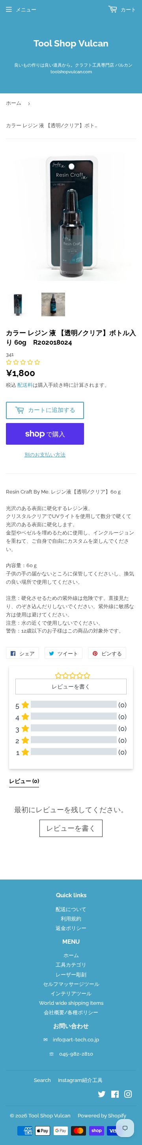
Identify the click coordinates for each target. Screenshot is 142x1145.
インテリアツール (71, 994)
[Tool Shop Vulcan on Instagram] (128, 1096)
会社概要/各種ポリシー (71, 1012)
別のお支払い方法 (44, 455)
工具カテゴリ (71, 965)
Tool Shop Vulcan (71, 43)
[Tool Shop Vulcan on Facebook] (115, 1096)
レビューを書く (71, 828)
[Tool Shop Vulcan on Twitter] (102, 1096)
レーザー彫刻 (71, 975)
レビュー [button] (24, 781)
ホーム (13, 103)
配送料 (25, 385)
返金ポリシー (71, 928)
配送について (71, 909)
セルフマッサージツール (71, 984)
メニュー (26, 10)
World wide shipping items (71, 1003)
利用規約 (71, 919)
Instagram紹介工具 (80, 1080)
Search (42, 1080)
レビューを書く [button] (71, 686)
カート (128, 10)
